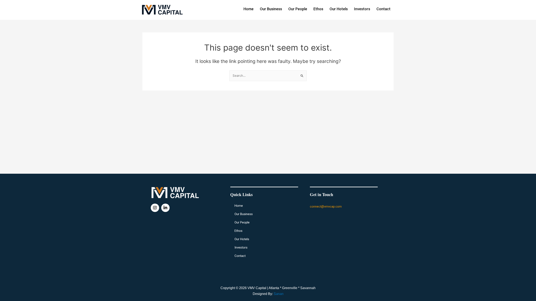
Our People (297, 9)
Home (249, 9)
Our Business (271, 9)
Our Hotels (339, 9)
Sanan (278, 294)
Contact (383, 9)
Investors (362, 9)
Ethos (318, 9)
